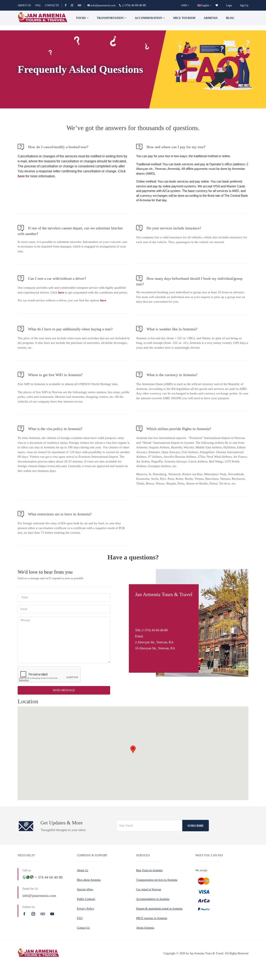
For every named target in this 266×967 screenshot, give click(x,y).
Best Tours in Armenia (149, 870)
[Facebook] (67, 5)
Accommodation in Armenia (152, 899)
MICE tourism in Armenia (151, 918)
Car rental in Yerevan (148, 889)
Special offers (85, 889)
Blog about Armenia (89, 879)
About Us (82, 870)
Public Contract (86, 899)
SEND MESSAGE (64, 690)
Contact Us (83, 927)
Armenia (211, 18)
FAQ (37, 5)
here (21, 176)
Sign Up (244, 5)
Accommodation (149, 18)
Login (229, 5)
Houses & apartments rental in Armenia (159, 908)
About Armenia (145, 927)
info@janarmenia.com (103, 5)
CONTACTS (52, 5)
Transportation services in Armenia (156, 879)
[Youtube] (52, 914)
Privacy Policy (85, 908)
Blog (230, 18)
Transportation (110, 18)
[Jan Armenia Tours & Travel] (43, 17)
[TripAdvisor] (79, 5)
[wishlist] (217, 5)
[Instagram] (74, 5)
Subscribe (195, 825)
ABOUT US (24, 5)
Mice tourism (184, 18)
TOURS (81, 18)
